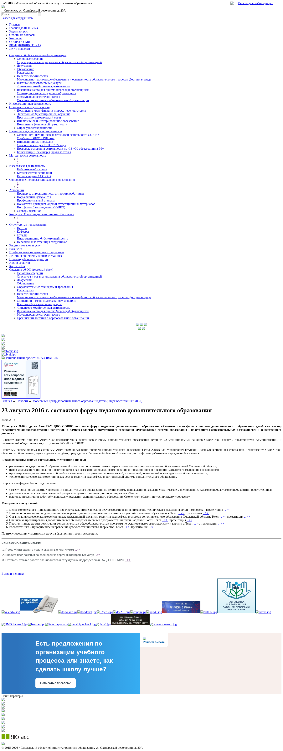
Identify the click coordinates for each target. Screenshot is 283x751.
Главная (14, 24)
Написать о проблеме (55, 683)
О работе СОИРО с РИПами (35, 138)
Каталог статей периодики (34, 172)
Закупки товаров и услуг (25, 245)
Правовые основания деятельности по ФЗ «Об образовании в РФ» (61, 148)
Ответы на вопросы (22, 34)
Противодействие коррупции (28, 259)
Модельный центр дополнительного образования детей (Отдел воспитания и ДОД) (87, 401)
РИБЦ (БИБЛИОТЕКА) (25, 45)
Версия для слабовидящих (255, 3)
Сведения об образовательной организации (37, 55)
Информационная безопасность (30, 103)
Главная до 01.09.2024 (23, 28)
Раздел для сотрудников (17, 18)
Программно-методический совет (39, 117)
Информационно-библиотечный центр (42, 238)
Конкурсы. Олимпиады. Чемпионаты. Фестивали (41, 214)
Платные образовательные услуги (39, 83)
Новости (22, 401)
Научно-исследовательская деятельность (35, 131)
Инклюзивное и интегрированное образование (48, 121)
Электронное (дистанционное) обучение (43, 114)
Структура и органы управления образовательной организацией (59, 62)
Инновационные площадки (35, 141)
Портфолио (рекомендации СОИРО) (41, 207)
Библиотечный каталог (32, 169)
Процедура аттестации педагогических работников (51, 193)
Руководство (25, 72)
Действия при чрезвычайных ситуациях (35, 255)
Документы (24, 65)
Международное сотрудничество (38, 96)
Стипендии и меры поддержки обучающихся (46, 93)
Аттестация (16, 190)
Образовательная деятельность (29, 107)
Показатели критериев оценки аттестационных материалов (56, 204)
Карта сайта (17, 266)
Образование (25, 69)
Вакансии (15, 248)
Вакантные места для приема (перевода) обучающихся (53, 89)
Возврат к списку (13, 573)
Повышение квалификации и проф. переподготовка (51, 110)
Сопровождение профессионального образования (42, 179)
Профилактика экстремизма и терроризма (36, 252)
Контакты (15, 38)
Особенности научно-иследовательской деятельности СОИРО (58, 134)
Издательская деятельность (27, 165)
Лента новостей (19, 48)
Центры (22, 228)
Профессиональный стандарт (36, 200)
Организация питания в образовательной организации (53, 100)
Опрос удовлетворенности (34, 127)
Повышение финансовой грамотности (42, 124)
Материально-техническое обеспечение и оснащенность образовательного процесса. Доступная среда (84, 79)
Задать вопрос (18, 31)
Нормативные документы (34, 197)
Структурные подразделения (28, 224)
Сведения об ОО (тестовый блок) (31, 269)
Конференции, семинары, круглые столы (44, 152)
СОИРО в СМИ (19, 41)
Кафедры (23, 231)
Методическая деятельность (27, 155)
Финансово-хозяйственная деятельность (43, 86)
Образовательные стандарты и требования (45, 286)
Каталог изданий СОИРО (34, 176)
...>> (226, 509)
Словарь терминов (29, 210)
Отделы (22, 235)
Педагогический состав (32, 76)
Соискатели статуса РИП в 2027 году (41, 145)
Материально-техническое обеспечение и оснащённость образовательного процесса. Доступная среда (84, 297)
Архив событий (19, 262)
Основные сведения (30, 58)
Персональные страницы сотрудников (42, 242)
